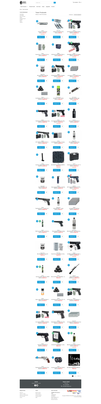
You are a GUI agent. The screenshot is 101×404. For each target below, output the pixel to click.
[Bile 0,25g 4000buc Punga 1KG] (42, 69)
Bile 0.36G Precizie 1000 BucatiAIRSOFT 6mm (58, 164)
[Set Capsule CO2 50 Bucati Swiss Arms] (74, 314)
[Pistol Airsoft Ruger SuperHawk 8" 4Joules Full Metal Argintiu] (42, 360)
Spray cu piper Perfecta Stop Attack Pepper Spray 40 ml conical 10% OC (43, 299)
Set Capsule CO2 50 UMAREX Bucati (74, 75)
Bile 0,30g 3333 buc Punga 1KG (42, 253)
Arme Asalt (38, 6)
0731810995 (67, 384)
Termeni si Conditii (22, 393)
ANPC (36, 397)
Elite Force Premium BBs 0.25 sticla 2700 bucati (74, 344)
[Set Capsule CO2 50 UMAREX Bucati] (74, 68)
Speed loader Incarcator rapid (74, 98)
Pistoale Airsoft (32, 6)
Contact (21, 397)
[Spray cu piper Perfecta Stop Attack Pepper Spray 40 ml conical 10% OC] (42, 292)
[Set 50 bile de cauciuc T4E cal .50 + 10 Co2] (58, 292)
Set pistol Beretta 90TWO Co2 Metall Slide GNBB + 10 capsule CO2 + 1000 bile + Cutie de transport (58, 75)
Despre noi (21, 392)
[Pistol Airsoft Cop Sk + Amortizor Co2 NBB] (42, 201)
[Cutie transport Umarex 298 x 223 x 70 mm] (74, 157)
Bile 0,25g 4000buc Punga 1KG (42, 75)
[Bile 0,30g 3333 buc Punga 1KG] (42, 246)
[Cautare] (55, 2)
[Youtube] (37, 385)
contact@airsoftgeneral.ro (66, 386)
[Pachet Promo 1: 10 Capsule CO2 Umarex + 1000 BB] (42, 47)
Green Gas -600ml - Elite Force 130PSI (42, 276)
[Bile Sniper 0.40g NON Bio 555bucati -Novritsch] (74, 360)
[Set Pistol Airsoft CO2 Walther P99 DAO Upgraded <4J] (74, 24)
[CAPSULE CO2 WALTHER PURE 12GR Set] (58, 47)
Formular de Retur (38, 396)
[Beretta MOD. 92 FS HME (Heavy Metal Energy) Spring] (58, 314)
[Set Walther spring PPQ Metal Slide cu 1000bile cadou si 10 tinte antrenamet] (74, 246)
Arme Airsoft (22, 14)
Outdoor (21, 17)
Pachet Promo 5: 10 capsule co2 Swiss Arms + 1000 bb (58, 253)
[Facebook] (35, 385)
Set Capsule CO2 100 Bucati (74, 208)
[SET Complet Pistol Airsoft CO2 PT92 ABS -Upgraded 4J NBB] (74, 179)
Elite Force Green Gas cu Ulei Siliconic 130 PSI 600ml (43, 231)
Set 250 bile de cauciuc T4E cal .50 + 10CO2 (43, 98)
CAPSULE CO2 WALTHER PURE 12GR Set (58, 54)
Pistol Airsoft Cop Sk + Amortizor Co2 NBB (43, 208)
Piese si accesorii (22, 16)
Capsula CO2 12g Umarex (42, 31)
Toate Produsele (23, 6)
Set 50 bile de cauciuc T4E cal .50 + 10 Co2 (58, 299)
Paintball (21, 19)
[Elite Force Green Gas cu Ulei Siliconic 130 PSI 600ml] (42, 223)
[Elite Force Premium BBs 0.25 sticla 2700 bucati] (74, 337)
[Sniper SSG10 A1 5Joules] (74, 269)
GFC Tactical (74, 97)
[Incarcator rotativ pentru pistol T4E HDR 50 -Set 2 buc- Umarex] (58, 360)
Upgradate (48, 6)
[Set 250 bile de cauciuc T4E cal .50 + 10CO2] (42, 90)
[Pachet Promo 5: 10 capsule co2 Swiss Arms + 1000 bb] (58, 246)
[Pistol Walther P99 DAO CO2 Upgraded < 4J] (74, 46)
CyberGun (74, 186)
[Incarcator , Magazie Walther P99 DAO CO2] (42, 157)
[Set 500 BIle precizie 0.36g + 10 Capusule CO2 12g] (58, 135)
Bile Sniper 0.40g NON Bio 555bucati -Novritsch (74, 367)
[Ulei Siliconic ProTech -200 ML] (58, 90)
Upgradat (21, 22)
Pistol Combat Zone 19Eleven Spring (58, 231)
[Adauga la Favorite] (46, 37)
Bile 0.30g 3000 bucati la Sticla (74, 142)
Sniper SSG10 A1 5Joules (74, 276)
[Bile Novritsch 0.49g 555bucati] (74, 113)
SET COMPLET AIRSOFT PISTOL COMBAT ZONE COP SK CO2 (43, 142)
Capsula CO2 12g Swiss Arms (58, 31)
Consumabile (22, 15)
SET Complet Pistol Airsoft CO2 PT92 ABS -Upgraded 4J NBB (74, 187)
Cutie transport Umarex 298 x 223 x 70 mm (74, 164)
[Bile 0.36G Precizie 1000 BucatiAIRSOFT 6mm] (58, 157)
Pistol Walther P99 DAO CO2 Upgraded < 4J (74, 54)
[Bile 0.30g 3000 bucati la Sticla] (74, 135)
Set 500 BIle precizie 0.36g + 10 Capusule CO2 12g (58, 142)
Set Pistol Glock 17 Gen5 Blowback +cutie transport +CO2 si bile (74, 299)
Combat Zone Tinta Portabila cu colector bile (58, 344)
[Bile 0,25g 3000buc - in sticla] (58, 201)
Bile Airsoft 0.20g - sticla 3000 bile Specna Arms (74, 231)
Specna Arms (43, 74)
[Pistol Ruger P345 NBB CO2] (42, 337)
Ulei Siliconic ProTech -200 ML (58, 98)
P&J (58, 163)
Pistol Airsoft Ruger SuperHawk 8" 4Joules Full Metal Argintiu (43, 367)
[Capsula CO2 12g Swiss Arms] (58, 24)
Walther (58, 53)
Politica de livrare (22, 396)
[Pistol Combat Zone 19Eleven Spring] (58, 223)
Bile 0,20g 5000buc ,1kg (43, 187)
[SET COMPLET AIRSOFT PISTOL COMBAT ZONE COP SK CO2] (42, 135)
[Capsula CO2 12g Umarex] (42, 24)
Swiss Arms (58, 30)
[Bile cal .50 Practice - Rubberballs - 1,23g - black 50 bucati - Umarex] (58, 269)
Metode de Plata (38, 392)
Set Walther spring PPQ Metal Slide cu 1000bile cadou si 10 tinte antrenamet (74, 253)
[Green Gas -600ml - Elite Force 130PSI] (42, 269)
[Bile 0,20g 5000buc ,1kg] (42, 180)
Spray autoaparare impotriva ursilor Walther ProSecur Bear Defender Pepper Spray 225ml (58, 187)
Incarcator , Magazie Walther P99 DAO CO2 (43, 164)
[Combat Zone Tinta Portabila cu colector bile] (58, 337)
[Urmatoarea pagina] (79, 376)
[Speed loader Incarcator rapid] (74, 90)
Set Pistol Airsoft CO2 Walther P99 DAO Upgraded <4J (74, 31)
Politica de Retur (38, 393)
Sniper (43, 6)
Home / (21, 9)
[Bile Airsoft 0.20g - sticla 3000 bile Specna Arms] (74, 223)
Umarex (42, 30)
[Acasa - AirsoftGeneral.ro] (25, 2)
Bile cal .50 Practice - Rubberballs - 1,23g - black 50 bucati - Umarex (58, 276)
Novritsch (74, 275)
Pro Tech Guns (58, 97)
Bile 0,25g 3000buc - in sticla (58, 208)
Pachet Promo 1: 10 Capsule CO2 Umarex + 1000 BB (43, 54)
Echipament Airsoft (23, 18)
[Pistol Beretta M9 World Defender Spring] (42, 113)
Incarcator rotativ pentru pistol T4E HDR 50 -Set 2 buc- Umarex (58, 367)
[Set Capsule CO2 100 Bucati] (74, 201)
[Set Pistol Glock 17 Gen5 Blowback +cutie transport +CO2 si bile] (74, 292)
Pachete (52, 6)
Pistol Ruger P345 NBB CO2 (43, 344)
